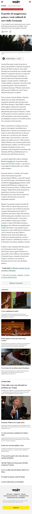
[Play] (3, 58)
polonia (26, 275)
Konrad (3, 6)
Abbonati (16, 508)
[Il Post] (16, 1)
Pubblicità (17, 494)
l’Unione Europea (14, 183)
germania (20, 275)
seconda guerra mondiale (9, 277)
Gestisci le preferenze (10, 496)
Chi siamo (9, 494)
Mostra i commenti (16, 283)
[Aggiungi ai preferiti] (10, 31)
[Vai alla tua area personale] (30, 2)
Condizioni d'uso (24, 496)
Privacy (23, 494)
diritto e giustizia (11, 275)
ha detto (10, 161)
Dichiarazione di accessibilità (16, 497)
